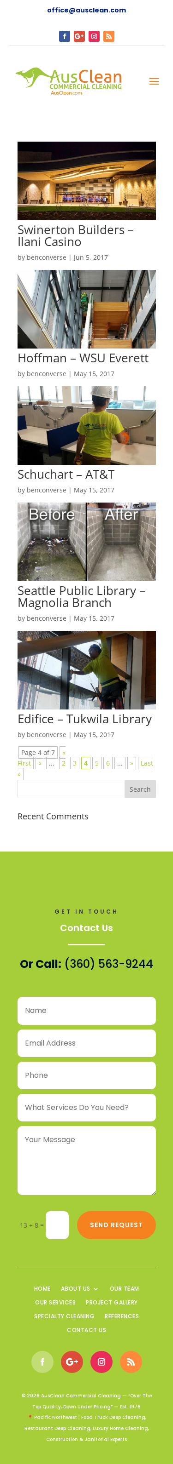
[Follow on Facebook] (64, 36)
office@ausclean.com (86, 10)
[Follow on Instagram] (94, 36)
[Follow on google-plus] (79, 36)
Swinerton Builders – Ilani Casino (76, 235)
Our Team (124, 1289)
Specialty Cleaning (64, 1316)
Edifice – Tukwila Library (85, 718)
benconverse (46, 257)
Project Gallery (112, 1302)
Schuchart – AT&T (66, 474)
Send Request (116, 1225)
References (122, 1316)
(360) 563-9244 (108, 964)
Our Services (55, 1302)
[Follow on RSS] (108, 36)
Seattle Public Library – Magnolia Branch (81, 596)
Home (42, 1289)
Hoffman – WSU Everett (83, 357)
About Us (75, 1289)
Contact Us (86, 1330)
